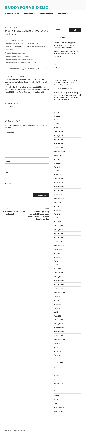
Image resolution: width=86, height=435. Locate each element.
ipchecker (57, 93)
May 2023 (57, 167)
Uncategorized (14, 103)
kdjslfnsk (56, 375)
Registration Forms (46, 13)
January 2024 (58, 136)
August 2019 (58, 343)
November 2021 (59, 237)
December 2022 (59, 186)
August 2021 (58, 249)
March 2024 (58, 128)
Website (8, 183)
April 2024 (57, 124)
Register (56, 395)
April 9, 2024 (43, 68)
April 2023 (57, 171)
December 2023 (59, 139)
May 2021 (57, 261)
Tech (55, 379)
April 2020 (57, 312)
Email (7, 172)
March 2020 (58, 316)
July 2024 (57, 112)
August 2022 (58, 202)
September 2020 (59, 292)
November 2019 (59, 331)
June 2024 (57, 116)
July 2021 (57, 253)
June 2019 (57, 351)
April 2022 (57, 218)
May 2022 (57, 214)
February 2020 (58, 320)
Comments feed (59, 407)
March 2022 (58, 222)
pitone (11, 106)
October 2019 (58, 335)
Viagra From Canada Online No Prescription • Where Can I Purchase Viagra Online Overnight (66, 82)
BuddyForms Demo (27, 7)
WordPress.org (59, 411)
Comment (9, 132)
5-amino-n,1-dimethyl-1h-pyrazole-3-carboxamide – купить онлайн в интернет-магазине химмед (66, 45)
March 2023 (58, 175)
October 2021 (58, 241)
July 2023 (57, 159)
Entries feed (58, 403)
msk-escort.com (67, 89)
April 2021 (57, 265)
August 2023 (58, 155)
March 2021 (58, 269)
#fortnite (14, 46)
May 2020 (57, 308)
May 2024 (57, 120)
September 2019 (59, 339)
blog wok (56, 89)
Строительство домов (61, 64)
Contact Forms (28, 13)
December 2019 (59, 328)
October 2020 (58, 288)
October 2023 (58, 147)
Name (7, 161)
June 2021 (57, 257)
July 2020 (57, 300)
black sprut (57, 68)
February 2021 (58, 273)
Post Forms (62, 13)
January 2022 (58, 230)
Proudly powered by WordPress (14, 430)
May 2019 (57, 355)
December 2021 (59, 233)
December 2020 (59, 281)
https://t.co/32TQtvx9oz (14, 40)
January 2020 (58, 324)
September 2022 (59, 198)
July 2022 (57, 206)
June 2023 (57, 163)
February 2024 (58, 132)
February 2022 (58, 226)
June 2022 (57, 210)
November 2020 (59, 284)
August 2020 (58, 296)
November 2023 (59, 143)
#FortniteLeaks (24, 46)
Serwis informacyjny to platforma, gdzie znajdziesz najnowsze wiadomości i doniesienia (67, 53)
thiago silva (57, 60)
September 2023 (59, 151)
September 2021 (59, 245)
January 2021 (58, 277)
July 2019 (57, 347)
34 (54, 371)
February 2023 (58, 179)
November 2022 (59, 190)
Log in (56, 399)
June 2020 (57, 304)
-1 (54, 367)
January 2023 (58, 182)
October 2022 (58, 194)
